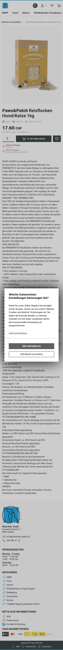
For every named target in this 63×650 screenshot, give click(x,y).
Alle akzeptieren (31, 346)
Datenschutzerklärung (18, 333)
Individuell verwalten (31, 354)
